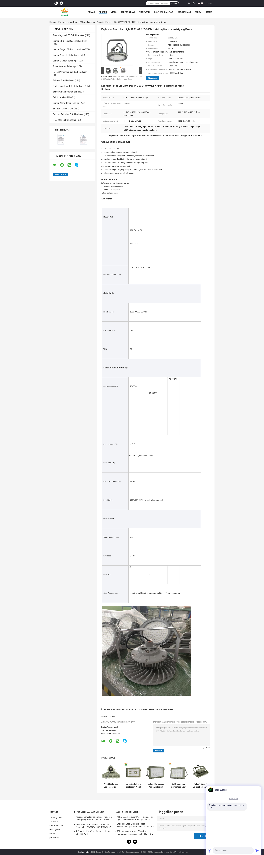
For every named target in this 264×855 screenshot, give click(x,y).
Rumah (91, 12)
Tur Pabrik (144, 12)
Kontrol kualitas (163, 12)
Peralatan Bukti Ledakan (64, 120)
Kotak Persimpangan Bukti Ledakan (70, 72)
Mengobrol (153, 78)
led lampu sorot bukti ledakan (137, 709)
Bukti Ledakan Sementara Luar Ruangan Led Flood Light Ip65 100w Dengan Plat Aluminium (178, 785)
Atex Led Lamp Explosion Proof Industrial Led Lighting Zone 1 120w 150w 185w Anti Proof (94, 819)
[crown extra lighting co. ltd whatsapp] (63, 165)
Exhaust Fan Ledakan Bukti (66, 91)
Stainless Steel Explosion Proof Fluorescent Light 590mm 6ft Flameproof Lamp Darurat (135, 826)
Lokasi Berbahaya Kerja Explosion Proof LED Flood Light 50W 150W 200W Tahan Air (156, 785)
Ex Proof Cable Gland (63, 108)
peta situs (54, 837)
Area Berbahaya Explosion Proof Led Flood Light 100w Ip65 (133, 785)
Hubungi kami (184, 12)
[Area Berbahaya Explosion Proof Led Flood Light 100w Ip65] (133, 772)
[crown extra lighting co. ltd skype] (78, 165)
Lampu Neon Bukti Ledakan (66, 55)
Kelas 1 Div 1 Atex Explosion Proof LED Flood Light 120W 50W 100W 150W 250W (93, 825)
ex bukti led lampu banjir (116, 709)
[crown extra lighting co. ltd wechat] (71, 165)
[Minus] (257, 790)
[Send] (257, 851)
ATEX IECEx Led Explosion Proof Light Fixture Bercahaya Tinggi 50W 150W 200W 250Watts (111, 785)
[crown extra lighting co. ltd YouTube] (61, 3)
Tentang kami (128, 12)
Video (114, 12)
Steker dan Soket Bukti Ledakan (68, 86)
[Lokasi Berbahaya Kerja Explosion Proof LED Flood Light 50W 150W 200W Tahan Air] (156, 772)
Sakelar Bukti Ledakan (63, 80)
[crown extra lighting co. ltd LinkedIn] (56, 3)
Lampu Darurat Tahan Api (65, 60)
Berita (198, 12)
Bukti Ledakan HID (62, 97)
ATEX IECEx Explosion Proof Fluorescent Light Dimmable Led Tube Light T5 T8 (135, 818)
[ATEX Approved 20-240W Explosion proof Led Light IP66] (117, 50)
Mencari (174, 3)
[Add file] (209, 851)
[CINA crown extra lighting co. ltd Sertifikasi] (61, 139)
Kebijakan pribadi (84, 852)
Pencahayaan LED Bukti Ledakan (68, 35)
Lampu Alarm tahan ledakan (66, 103)
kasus (209, 12)
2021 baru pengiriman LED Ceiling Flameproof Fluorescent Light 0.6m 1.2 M (135, 832)
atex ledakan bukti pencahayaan (161, 709)
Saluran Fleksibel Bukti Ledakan (68, 114)
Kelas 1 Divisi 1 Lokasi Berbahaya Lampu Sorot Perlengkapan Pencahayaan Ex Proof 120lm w (201, 785)
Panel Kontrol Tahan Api (64, 66)
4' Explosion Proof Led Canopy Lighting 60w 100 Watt (93, 832)
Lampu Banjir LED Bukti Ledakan (81, 22)
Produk (103, 12)
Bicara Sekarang (194, 3)
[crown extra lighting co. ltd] (65, 12)
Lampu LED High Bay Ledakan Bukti (70, 41)
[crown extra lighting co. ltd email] (56, 165)
